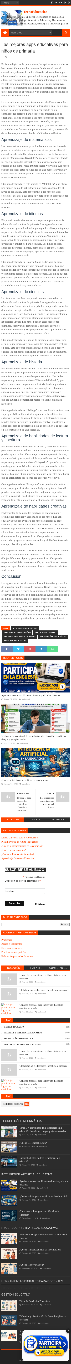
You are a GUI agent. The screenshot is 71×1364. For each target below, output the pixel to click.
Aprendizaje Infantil (45, 632)
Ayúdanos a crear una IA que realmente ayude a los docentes (30, 695)
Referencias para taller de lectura (17, 956)
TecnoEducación (35, 12)
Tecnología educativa (15, 641)
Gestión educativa (14, 1027)
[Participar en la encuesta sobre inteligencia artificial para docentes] (45, 1345)
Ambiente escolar (13, 1104)
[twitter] (56, 2)
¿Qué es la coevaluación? (13, 850)
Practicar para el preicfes (13, 952)
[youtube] (60, 2)
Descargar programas (11, 948)
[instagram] (68, 2)
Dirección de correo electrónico (23, 880)
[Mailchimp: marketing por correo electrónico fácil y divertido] (40, 907)
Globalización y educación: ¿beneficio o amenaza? (43, 990)
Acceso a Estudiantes (11, 944)
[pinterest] (64, 2)
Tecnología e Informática (53, 637)
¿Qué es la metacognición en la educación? (22, 846)
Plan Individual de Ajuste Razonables (19, 842)
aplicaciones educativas (25, 628)
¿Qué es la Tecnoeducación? (33, 1143)
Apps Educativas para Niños (17, 632)
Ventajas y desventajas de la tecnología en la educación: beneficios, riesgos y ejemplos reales (33, 738)
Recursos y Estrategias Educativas (23, 1033)
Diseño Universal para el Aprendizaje (19, 837)
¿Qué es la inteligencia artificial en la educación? (25, 780)
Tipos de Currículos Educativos (34, 1301)
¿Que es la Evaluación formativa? (17, 854)
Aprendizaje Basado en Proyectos (17, 858)
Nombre (9, 891)
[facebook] (52, 2)
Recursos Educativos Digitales (20, 637)
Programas (6, 940)
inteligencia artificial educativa (22, 1044)
